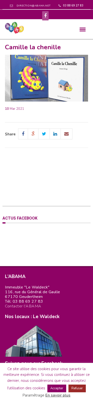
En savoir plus (57, 395)
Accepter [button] (56, 388)
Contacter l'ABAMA (23, 306)
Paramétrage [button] (33, 395)
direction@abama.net (33, 5)
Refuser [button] (77, 388)
